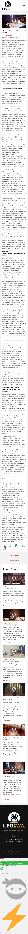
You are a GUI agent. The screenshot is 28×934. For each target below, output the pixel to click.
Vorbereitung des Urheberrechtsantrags (10, 587)
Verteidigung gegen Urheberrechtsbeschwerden (11, 777)
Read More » (6, 606)
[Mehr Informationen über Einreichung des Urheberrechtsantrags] (14, 615)
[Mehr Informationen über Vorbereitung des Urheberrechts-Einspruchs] (14, 729)
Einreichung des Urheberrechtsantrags (10, 624)
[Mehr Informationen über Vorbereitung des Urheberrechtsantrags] (14, 578)
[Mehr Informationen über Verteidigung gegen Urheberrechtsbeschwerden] (14, 768)
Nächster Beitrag (14, 560)
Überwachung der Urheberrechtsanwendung (11, 660)
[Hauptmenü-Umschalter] (24, 5)
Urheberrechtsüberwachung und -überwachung (13, 698)
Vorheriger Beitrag (14, 555)
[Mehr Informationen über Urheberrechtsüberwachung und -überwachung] (14, 689)
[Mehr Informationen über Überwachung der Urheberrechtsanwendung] (14, 651)
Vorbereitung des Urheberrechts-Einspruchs (13, 738)
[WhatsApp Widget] (2, 859)
